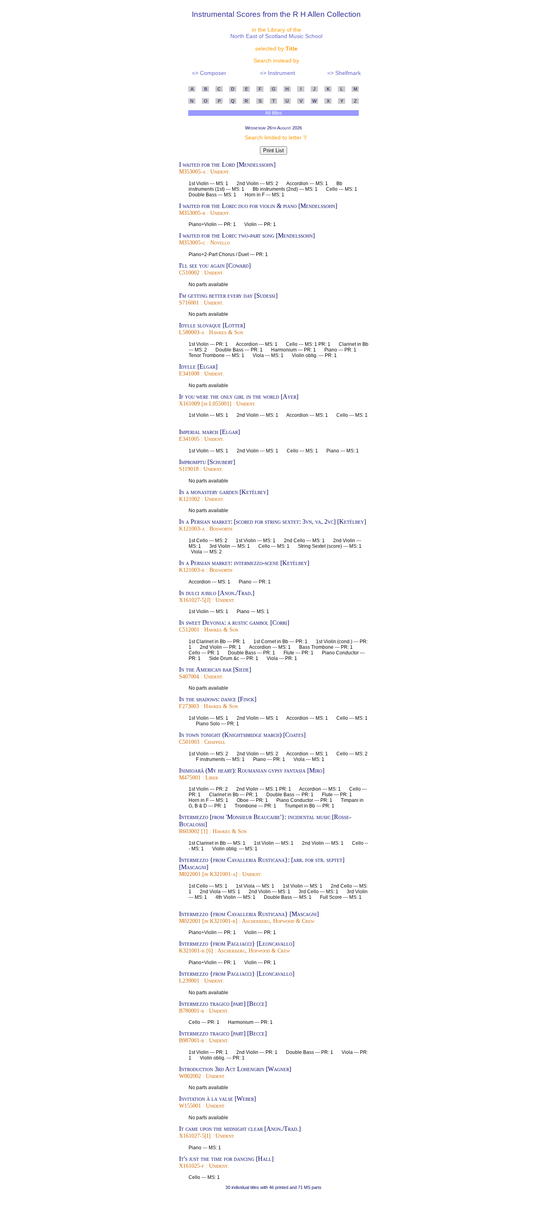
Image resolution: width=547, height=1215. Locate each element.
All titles (274, 113)
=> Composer (209, 73)
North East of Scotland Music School (276, 36)
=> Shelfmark (344, 73)
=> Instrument (277, 73)
